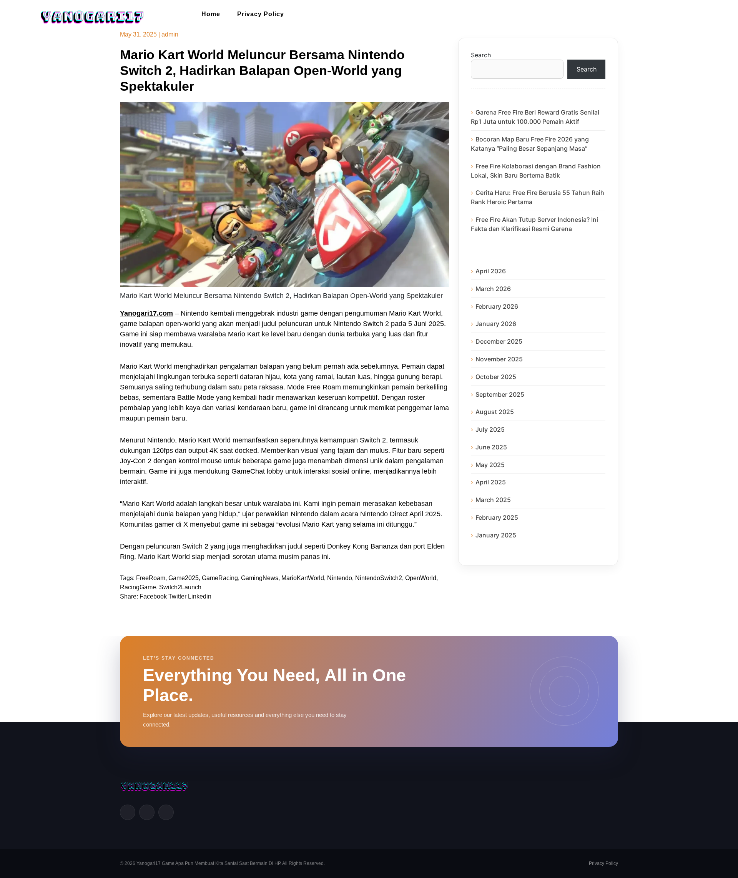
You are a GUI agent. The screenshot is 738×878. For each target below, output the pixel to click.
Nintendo (339, 578)
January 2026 (495, 324)
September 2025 (499, 394)
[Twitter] (147, 812)
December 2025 (498, 341)
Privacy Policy (260, 14)
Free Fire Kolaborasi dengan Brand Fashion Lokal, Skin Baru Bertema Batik (536, 170)
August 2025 (494, 412)
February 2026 (496, 306)
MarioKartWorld (302, 578)
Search (481, 55)
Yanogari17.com (146, 313)
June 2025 (491, 447)
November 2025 (499, 359)
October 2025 (495, 377)
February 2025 (496, 517)
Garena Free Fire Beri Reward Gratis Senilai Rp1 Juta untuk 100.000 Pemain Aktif (535, 116)
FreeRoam (150, 578)
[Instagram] (166, 812)
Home (210, 14)
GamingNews (259, 578)
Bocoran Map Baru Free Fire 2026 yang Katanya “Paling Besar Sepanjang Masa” (530, 143)
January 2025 (495, 535)
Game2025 (183, 578)
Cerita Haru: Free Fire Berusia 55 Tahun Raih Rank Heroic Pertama (537, 197)
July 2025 (490, 429)
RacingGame (138, 587)
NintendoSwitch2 (378, 578)
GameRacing (220, 578)
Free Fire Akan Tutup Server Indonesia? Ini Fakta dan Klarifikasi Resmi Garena (534, 224)
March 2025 (493, 500)
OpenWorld (420, 578)
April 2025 (490, 482)
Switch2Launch (180, 587)
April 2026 (490, 271)
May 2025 (490, 465)
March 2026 (493, 289)
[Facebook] (127, 812)
